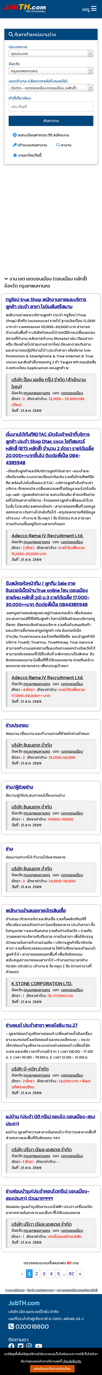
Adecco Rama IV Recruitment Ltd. (47, 535)
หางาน (65, 145)
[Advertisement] (51, 220)
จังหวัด (14, 64)
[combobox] (51, 53)
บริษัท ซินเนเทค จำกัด (32, 745)
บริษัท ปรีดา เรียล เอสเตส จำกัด (42, 1149)
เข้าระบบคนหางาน (32, 145)
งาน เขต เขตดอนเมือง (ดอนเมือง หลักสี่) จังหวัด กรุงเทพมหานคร (45, 282)
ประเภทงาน (18, 47)
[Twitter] (20, 1346)
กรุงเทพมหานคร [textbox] (24, 71)
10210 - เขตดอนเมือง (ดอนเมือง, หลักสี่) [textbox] (43, 88)
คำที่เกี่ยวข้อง (20, 98)
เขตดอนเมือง (72, 393)
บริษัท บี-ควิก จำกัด (30, 1068)
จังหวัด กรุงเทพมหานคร (40, 1290)
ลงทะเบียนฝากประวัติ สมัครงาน (43, 135)
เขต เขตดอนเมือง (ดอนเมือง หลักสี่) (77, 1290)
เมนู (85, 9)
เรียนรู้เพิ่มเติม (72, 1361)
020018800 (32, 1326)
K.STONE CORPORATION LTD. (42, 983)
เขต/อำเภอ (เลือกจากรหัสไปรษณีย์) (38, 81)
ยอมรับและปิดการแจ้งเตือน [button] (52, 1368)
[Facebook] (11, 1346)
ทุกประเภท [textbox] (19, 54)
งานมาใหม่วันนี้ (29, 155)
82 (71, 1273)
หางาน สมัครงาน (15, 1290)
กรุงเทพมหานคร (37, 393)
